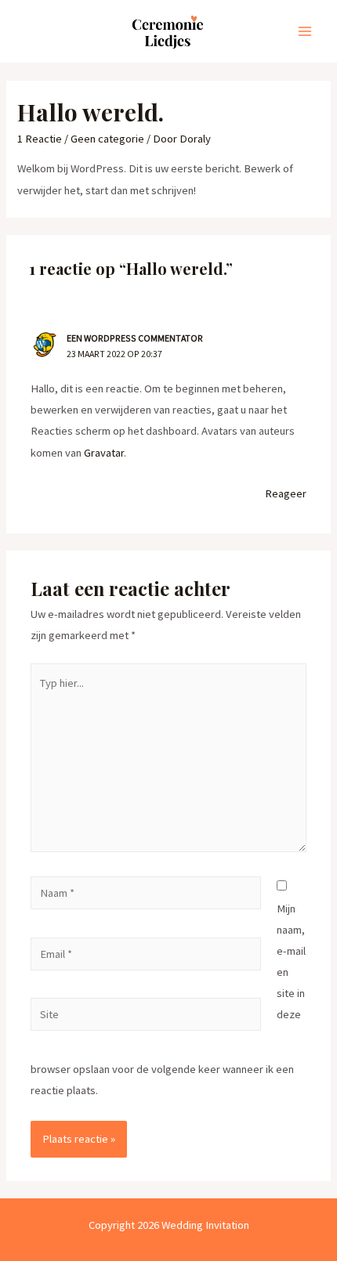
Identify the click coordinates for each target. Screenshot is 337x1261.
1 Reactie (39, 139)
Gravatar (104, 453)
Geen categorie (107, 139)
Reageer (285, 493)
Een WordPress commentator (135, 338)
